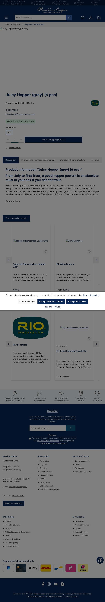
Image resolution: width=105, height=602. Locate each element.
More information (91, 295)
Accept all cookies (77, 301)
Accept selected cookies (51, 301)
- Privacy (57, 307)
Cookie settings (27, 301)
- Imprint (48, 307)
